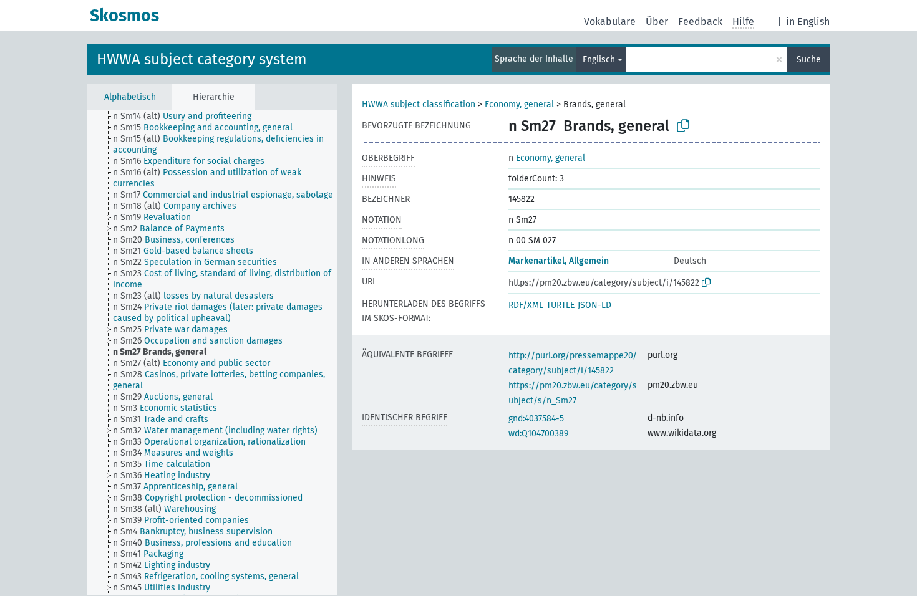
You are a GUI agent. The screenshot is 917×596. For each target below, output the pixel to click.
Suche (809, 59)
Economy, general (519, 104)
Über (657, 21)
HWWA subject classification (418, 104)
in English (808, 21)
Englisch (599, 59)
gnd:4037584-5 (536, 418)
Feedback (700, 21)
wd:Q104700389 (538, 433)
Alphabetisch (130, 97)
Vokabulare (610, 21)
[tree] (212, 352)
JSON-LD (594, 305)
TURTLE (560, 305)
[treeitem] (187, 116)
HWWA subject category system (202, 59)
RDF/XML (525, 305)
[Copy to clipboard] (683, 126)
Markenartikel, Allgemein (558, 261)
